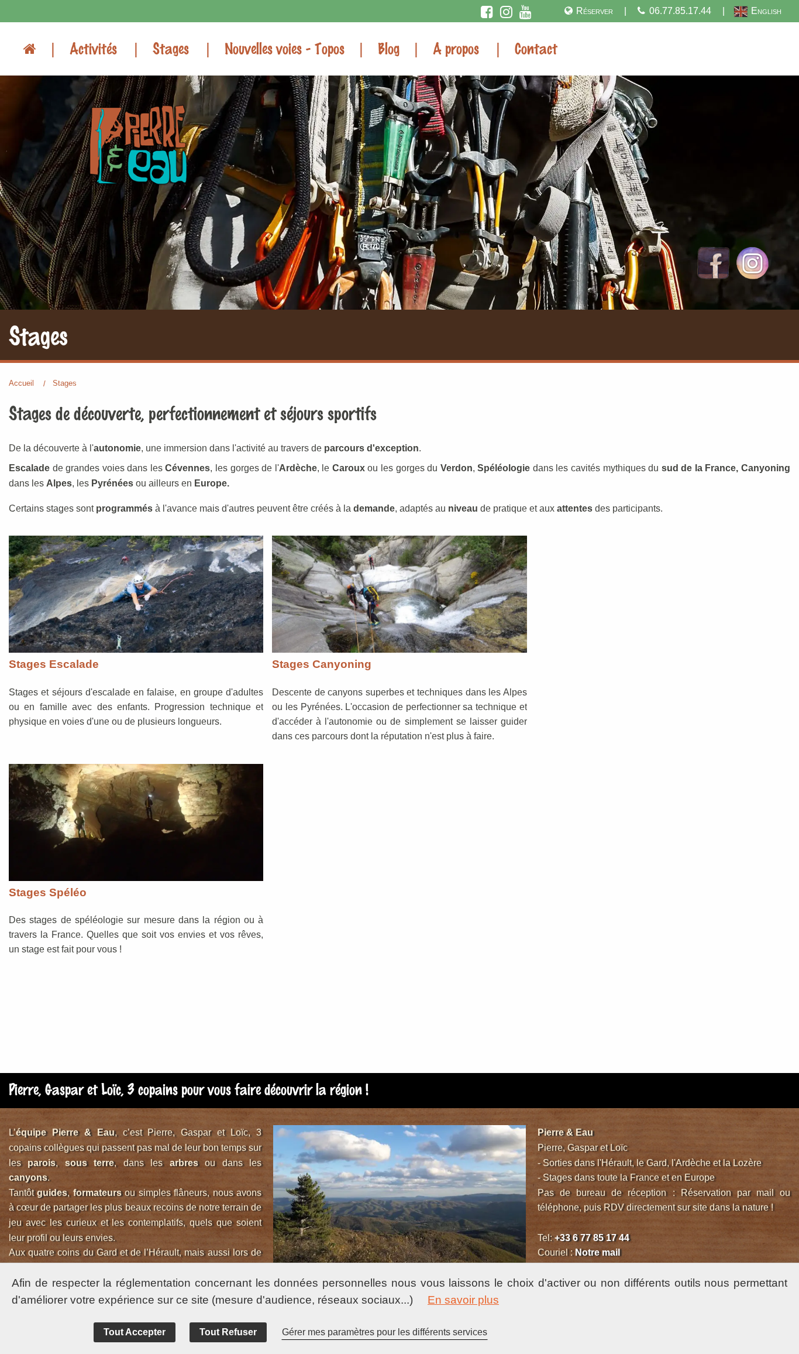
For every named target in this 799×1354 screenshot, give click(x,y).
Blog (388, 48)
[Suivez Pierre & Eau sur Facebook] (487, 11)
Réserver (594, 11)
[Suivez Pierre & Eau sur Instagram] (506, 11)
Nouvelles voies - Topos (285, 48)
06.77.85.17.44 (680, 11)
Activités (93, 48)
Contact (536, 48)
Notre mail (597, 1252)
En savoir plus (463, 1300)
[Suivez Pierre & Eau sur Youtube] (526, 11)
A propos (456, 48)
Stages (171, 48)
